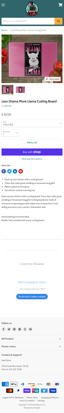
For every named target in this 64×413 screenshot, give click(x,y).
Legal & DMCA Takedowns (13, 397)
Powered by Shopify (32, 407)
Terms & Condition (26, 400)
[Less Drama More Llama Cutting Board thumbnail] (7, 89)
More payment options (32, 159)
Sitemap (41, 400)
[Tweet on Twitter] (9, 171)
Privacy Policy (32, 397)
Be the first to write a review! (32, 296)
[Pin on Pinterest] (20, 171)
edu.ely (7, 105)
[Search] (58, 21)
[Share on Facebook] (3, 171)
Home (4, 30)
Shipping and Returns (49, 397)
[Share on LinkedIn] (15, 171)
